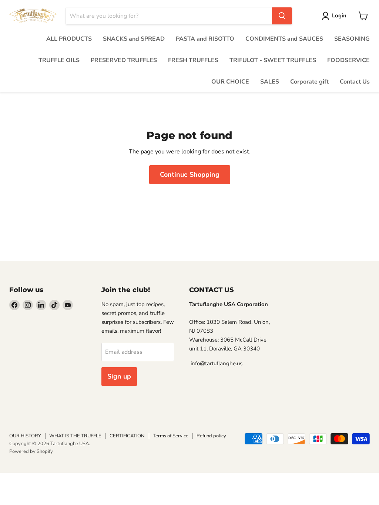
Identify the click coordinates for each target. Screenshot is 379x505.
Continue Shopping (189, 174)
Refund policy (211, 436)
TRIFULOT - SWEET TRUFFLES (272, 60)
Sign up (119, 376)
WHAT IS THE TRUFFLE (75, 436)
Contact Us (355, 82)
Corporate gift (309, 82)
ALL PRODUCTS (69, 39)
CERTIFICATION (127, 436)
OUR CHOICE (230, 82)
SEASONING (352, 39)
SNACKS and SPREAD (134, 39)
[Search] (282, 15)
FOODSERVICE (348, 60)
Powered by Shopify (31, 451)
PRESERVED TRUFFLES (124, 60)
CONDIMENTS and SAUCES (284, 39)
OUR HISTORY (25, 436)
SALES (269, 82)
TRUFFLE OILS (59, 60)
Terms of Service (170, 436)
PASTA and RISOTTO (205, 39)
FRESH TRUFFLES (193, 60)
